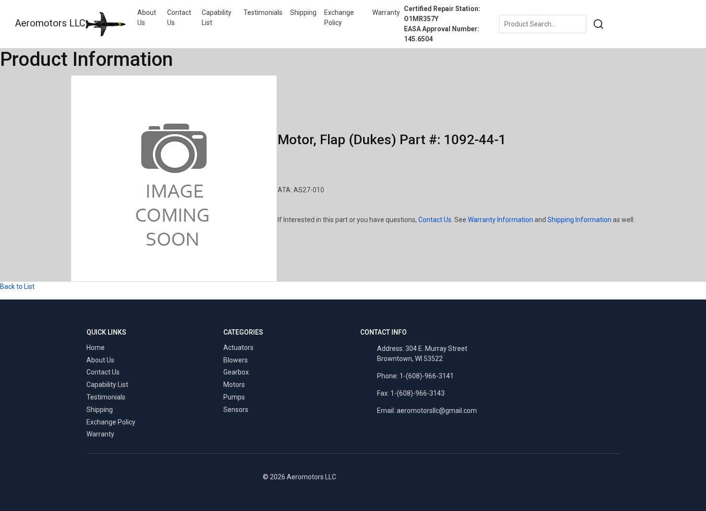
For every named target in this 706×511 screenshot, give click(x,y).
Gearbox (236, 372)
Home (95, 347)
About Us (146, 17)
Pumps (234, 397)
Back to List (17, 286)
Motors (234, 384)
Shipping (303, 12)
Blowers (235, 360)
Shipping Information (579, 220)
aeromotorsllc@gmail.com (437, 410)
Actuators (238, 347)
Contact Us (179, 17)
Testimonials (262, 12)
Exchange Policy (339, 17)
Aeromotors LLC (50, 23)
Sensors (235, 409)
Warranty (386, 12)
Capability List (216, 17)
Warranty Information (500, 220)
